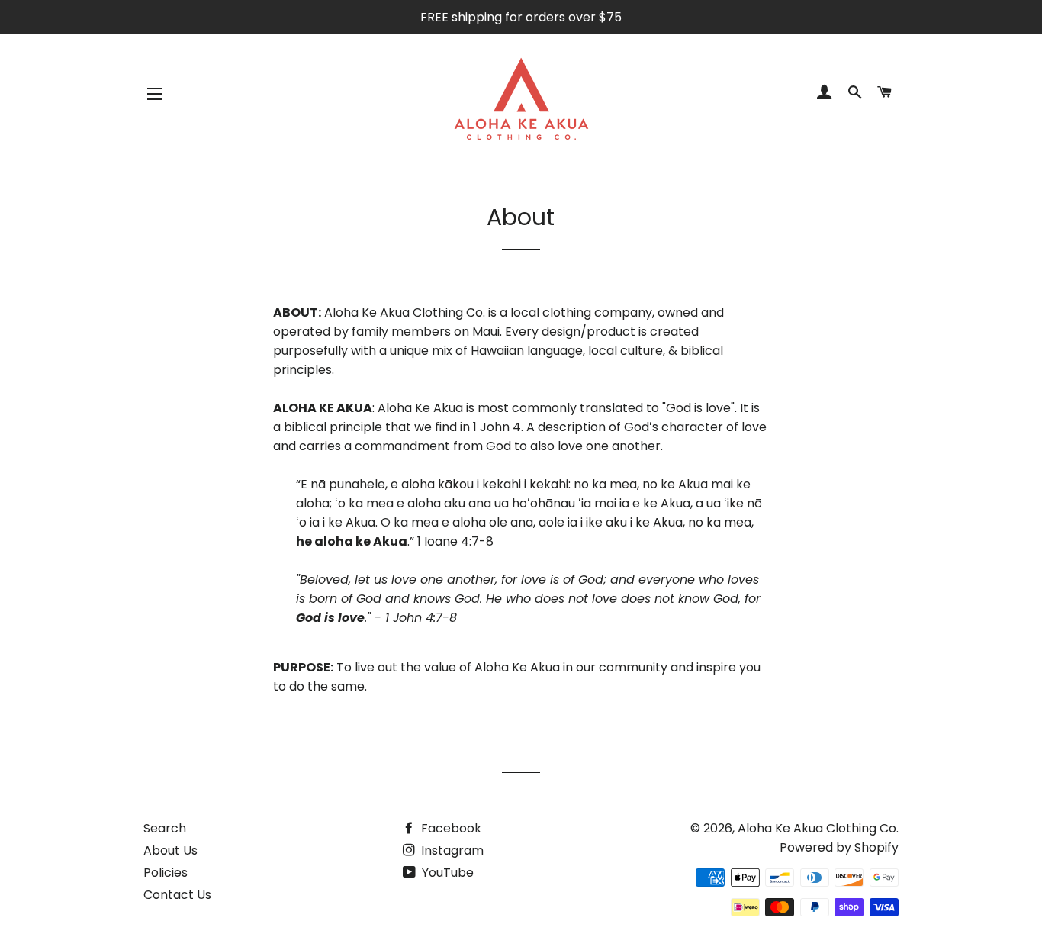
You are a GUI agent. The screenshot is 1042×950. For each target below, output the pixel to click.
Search (164, 828)
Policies (165, 872)
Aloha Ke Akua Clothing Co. (818, 828)
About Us (170, 850)
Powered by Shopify (839, 847)
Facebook (449, 828)
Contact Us (177, 894)
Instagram (451, 850)
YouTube (446, 872)
